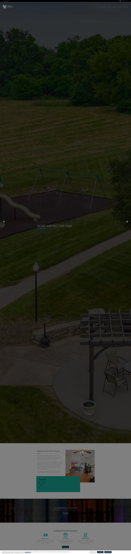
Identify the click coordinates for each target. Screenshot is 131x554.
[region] (65, 552)
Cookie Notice (28, 552)
